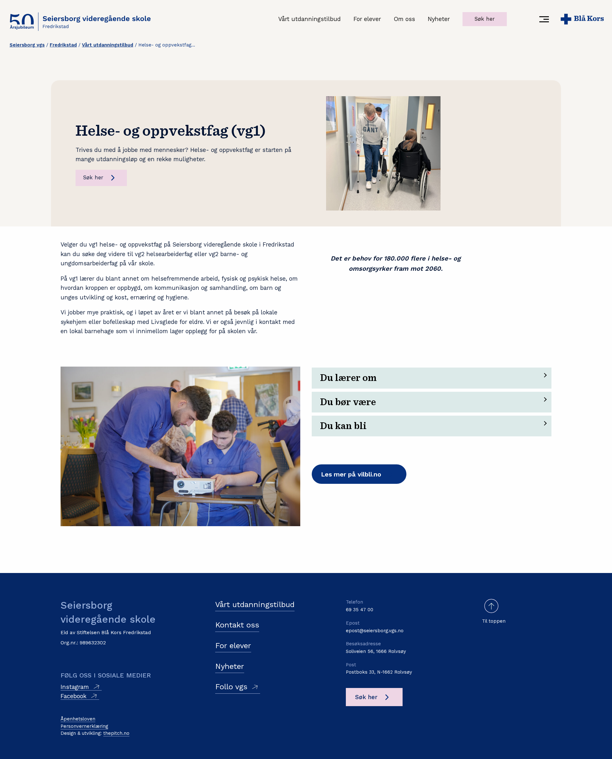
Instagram (75, 687)
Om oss (404, 19)
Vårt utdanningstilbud (309, 19)
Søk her (485, 19)
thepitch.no (116, 733)
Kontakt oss (237, 624)
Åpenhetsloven (78, 719)
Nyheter (439, 19)
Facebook (73, 696)
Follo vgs (231, 686)
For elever (367, 19)
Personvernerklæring (84, 726)
